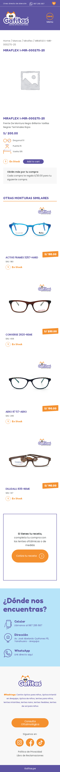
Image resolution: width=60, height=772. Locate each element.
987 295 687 (38, 3)
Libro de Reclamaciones (30, 755)
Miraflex (28, 40)
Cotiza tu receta (26, 556)
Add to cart (33, 161)
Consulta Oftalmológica (30, 722)
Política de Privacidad (30, 751)
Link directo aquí (23, 654)
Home (6, 40)
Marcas (17, 40)
